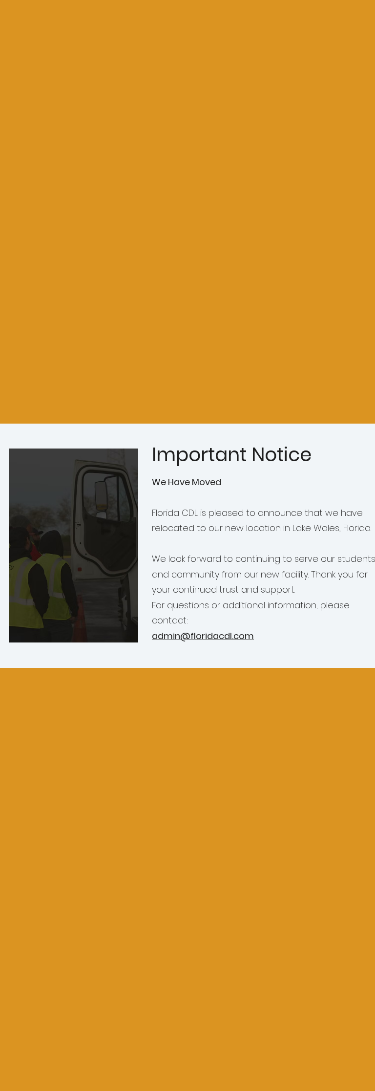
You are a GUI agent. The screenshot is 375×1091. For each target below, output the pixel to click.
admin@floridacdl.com (203, 636)
